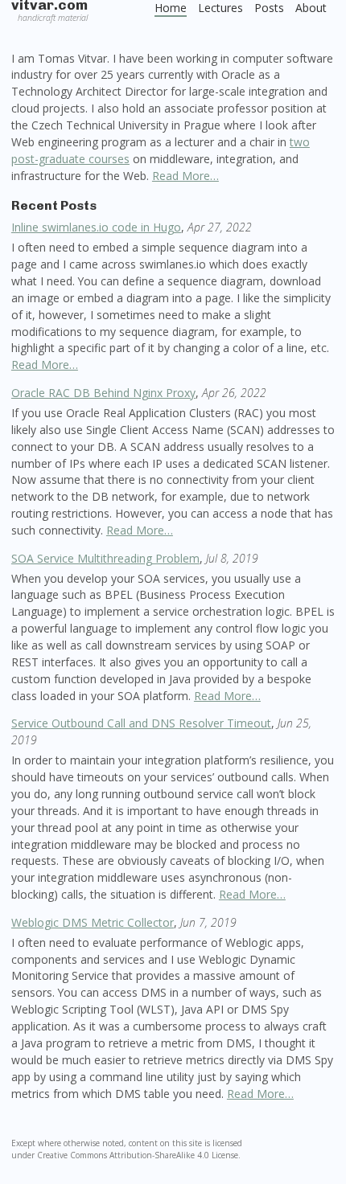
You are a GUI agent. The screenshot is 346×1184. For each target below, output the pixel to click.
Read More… (185, 175)
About (311, 7)
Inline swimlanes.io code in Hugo (96, 227)
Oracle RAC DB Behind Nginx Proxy (103, 392)
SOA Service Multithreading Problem (105, 558)
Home (170, 7)
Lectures (220, 7)
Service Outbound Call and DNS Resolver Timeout (141, 723)
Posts (269, 7)
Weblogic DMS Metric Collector (92, 922)
